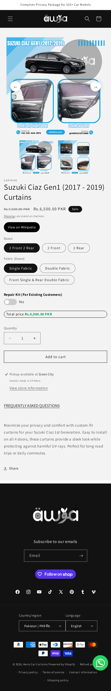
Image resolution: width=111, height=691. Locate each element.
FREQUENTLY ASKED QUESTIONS (32, 405)
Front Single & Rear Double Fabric (39, 280)
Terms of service (53, 672)
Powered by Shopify (62, 664)
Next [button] (95, 86)
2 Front (53, 248)
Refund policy (89, 664)
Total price (15, 314)
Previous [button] (15, 86)
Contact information (83, 672)
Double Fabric (57, 268)
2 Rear (78, 248)
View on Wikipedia (22, 227)
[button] (10, 18)
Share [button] (14, 468)
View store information (29, 388)
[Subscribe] (81, 556)
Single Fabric (20, 268)
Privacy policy (28, 672)
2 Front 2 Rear (21, 248)
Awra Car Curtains (35, 664)
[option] (55, 86)
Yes (21, 301)
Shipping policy (58, 680)
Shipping (9, 216)
